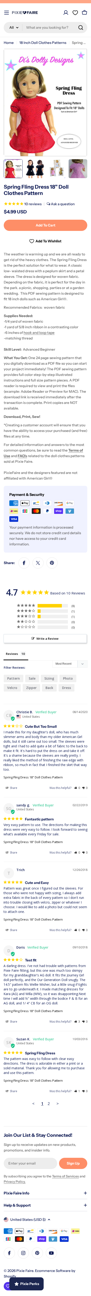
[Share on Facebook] (24, 563)
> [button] (57, 1103)
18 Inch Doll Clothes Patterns (42, 42)
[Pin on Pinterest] (52, 563)
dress (66, 687)
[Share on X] (38, 563)
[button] (77, 788)
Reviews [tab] (12, 654)
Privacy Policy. (15, 1181)
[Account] (66, 12)
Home (9, 42)
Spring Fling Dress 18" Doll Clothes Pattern (33, 777)
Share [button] (13, 788)
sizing (49, 678)
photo (68, 678)
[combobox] (45, 27)
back (49, 687)
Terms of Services (65, 1176)
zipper (31, 687)
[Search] (81, 27)
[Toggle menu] (6, 12)
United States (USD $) (28, 1219)
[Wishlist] (75, 12)
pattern (13, 678)
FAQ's (22, 456)
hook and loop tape (39, 332)
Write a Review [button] (47, 638)
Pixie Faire (24, 1270)
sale (32, 678)
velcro (12, 687)
